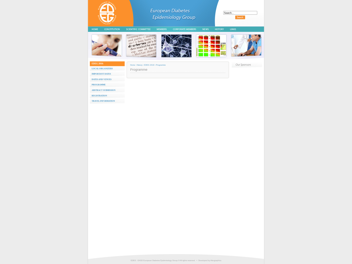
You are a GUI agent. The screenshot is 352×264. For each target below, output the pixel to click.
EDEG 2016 (149, 65)
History (139, 65)
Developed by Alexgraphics (209, 260)
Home (132, 65)
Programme (161, 65)
